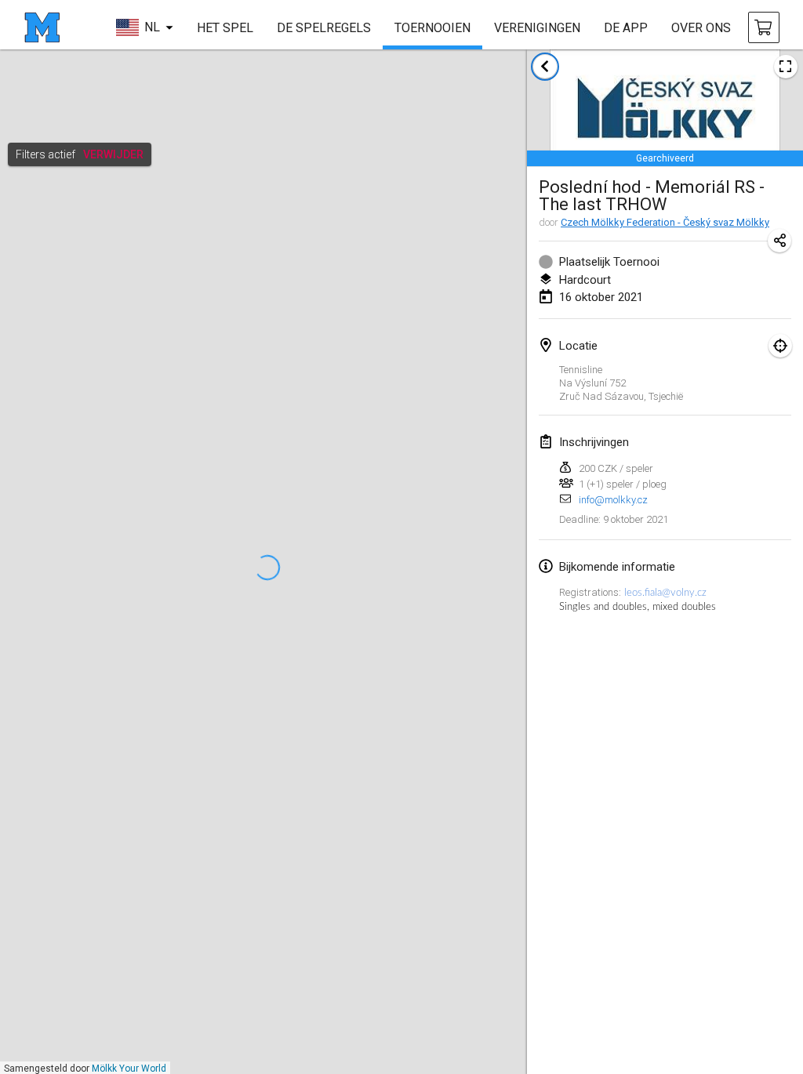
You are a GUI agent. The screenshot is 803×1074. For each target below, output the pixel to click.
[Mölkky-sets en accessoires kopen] (763, 27)
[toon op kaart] (780, 345)
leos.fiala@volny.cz (665, 592)
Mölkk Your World (129, 1068)
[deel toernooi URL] (779, 240)
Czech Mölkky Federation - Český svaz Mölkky (665, 222)
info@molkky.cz (613, 500)
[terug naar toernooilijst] (545, 66)
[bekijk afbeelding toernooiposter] (786, 66)
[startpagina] (42, 27)
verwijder (113, 154)
